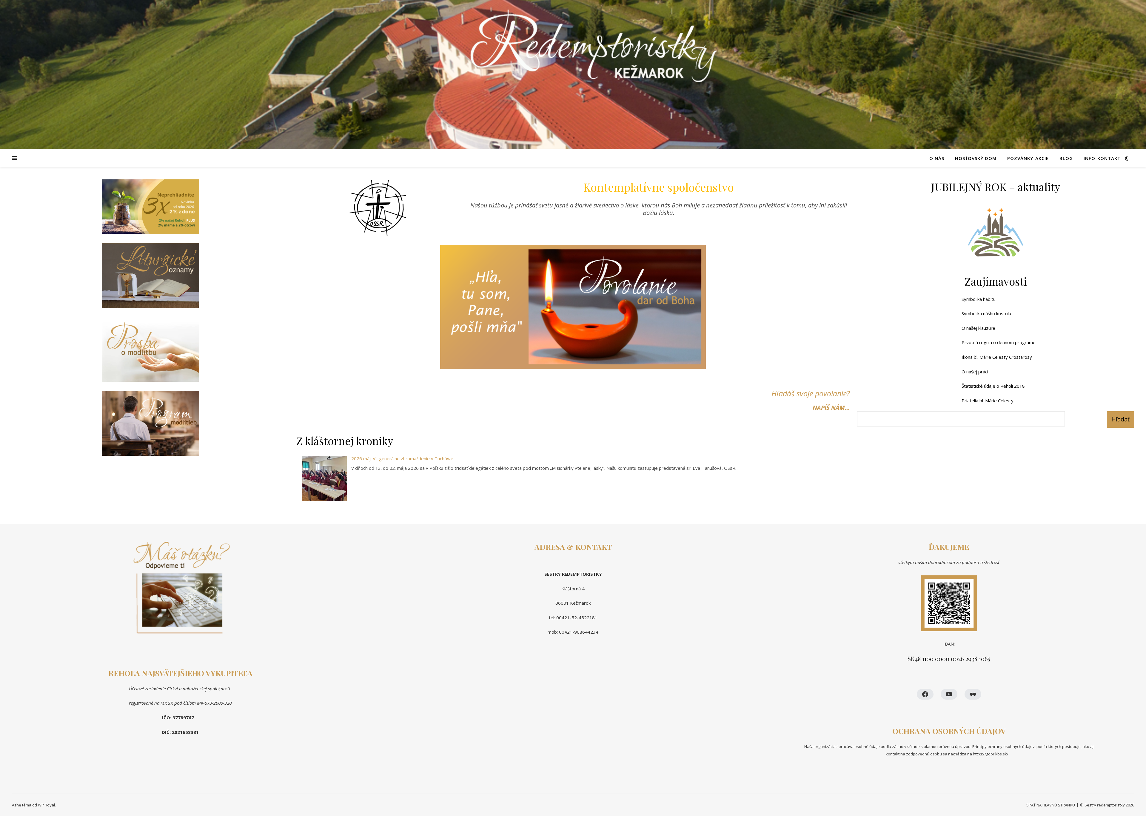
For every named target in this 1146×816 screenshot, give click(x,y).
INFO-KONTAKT (1102, 158)
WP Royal (46, 805)
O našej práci (975, 372)
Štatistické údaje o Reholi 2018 (993, 386)
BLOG (1066, 158)
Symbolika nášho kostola (986, 313)
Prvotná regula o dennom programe (999, 342)
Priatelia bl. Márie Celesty (987, 401)
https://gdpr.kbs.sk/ (990, 754)
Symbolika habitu (979, 299)
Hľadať (1120, 419)
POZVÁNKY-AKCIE (1028, 158)
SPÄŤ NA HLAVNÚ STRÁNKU (1050, 805)
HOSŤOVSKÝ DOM (975, 158)
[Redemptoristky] (573, 75)
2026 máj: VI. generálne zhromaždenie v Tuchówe (402, 458)
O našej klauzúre (978, 328)
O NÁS (936, 158)
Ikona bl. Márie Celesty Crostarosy (997, 357)
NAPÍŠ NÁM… (831, 408)
